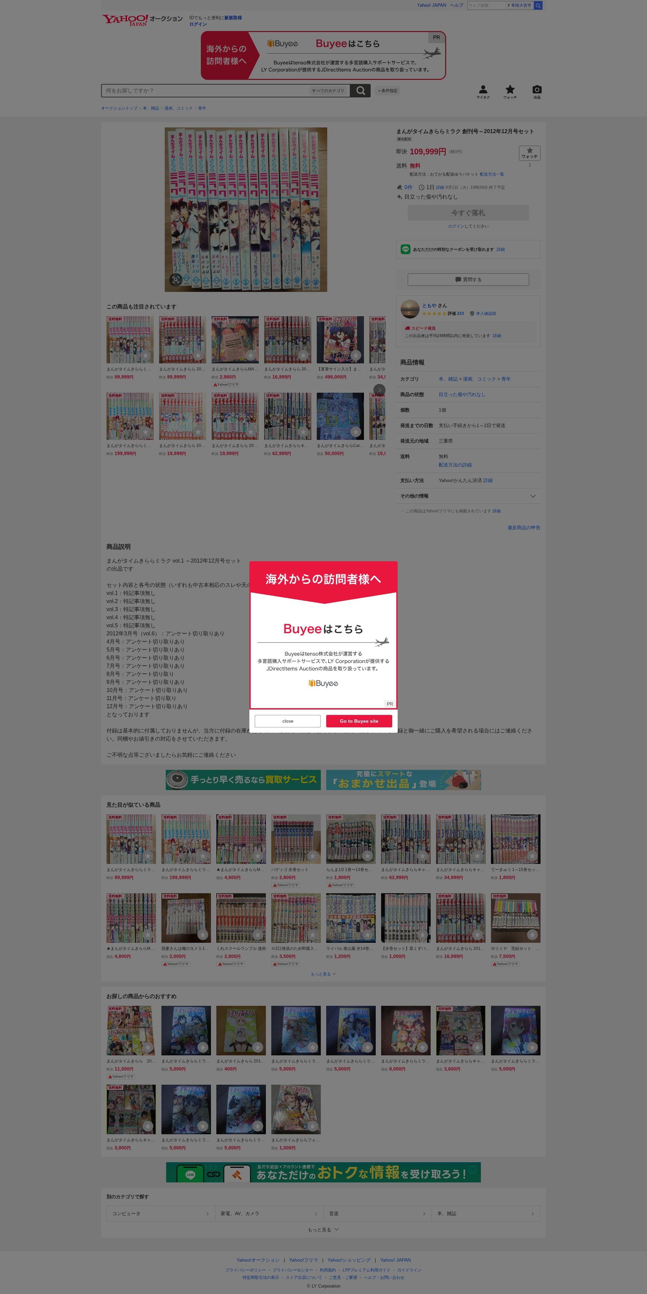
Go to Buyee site (359, 721)
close (288, 721)
